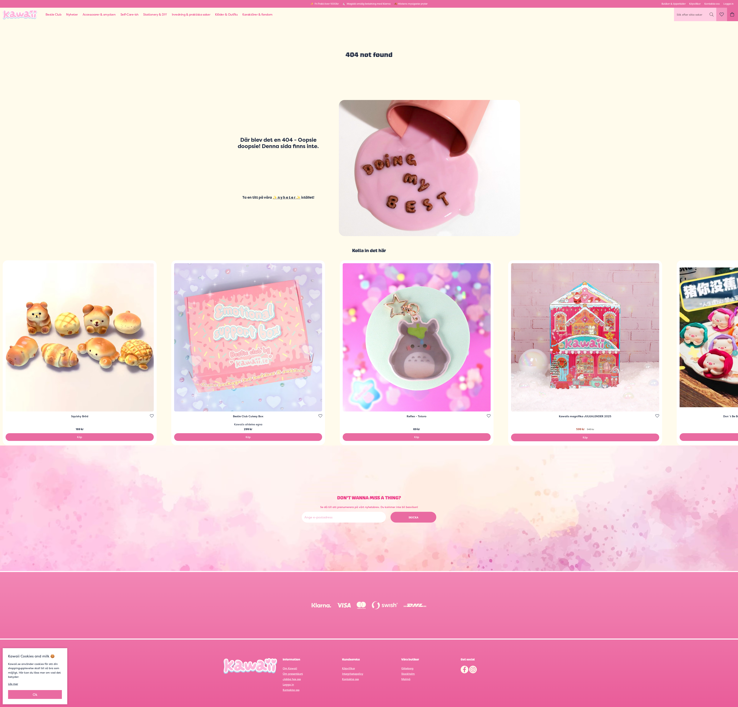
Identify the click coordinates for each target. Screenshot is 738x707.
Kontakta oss (712, 3)
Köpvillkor (695, 3)
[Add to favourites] (152, 416)
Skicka (413, 517)
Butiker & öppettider (674, 3)
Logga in (728, 3)
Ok (35, 694)
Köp (79, 437)
